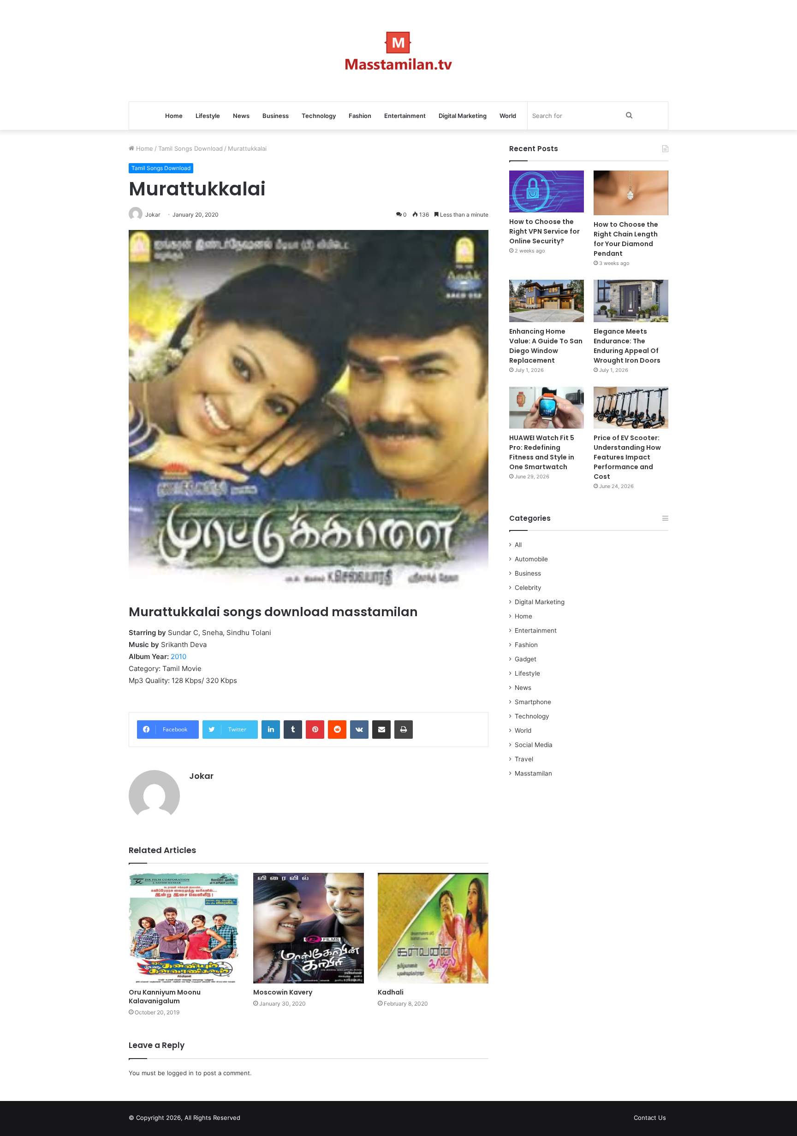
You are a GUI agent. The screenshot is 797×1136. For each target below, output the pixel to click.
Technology (319, 115)
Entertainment (405, 115)
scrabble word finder (253, 1119)
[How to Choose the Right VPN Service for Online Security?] (546, 191)
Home (174, 115)
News (241, 115)
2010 (178, 656)
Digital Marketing (463, 115)
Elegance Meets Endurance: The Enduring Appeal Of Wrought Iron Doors (627, 346)
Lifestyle (208, 115)
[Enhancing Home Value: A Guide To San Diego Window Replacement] (546, 301)
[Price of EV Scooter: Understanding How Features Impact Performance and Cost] (631, 408)
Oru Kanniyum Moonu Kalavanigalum (165, 997)
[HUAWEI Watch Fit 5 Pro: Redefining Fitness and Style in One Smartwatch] (546, 408)
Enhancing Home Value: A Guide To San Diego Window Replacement (546, 346)
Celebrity (528, 587)
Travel (524, 759)
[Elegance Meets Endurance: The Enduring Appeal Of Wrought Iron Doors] (631, 301)
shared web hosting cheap (270, 1119)
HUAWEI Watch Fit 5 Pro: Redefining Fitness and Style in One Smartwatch (541, 452)
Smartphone (533, 702)
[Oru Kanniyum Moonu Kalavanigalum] (184, 928)
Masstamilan (533, 773)
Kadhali (391, 992)
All (518, 544)
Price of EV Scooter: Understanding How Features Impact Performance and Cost (627, 457)
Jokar (201, 776)
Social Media (534, 744)
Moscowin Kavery (282, 992)
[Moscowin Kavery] (308, 928)
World (508, 115)
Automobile (531, 559)
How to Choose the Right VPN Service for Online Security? (544, 231)
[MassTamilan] (398, 50)
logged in (180, 1073)
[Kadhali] (433, 928)
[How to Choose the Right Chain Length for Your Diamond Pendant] (631, 193)
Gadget (525, 659)
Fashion (360, 115)
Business (275, 115)
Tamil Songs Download (190, 148)
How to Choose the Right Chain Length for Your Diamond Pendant (626, 239)
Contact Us (650, 1117)
